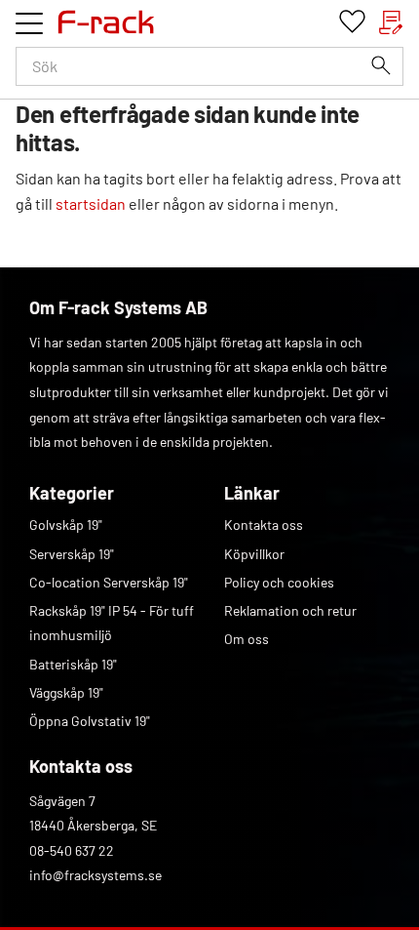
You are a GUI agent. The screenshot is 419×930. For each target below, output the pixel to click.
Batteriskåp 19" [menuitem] (73, 664)
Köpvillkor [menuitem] (254, 554)
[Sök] (381, 65)
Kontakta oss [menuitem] (263, 524)
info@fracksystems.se (95, 875)
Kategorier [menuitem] (71, 493)
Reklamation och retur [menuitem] (290, 610)
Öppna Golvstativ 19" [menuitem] (89, 720)
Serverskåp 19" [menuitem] (71, 554)
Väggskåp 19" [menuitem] (66, 692)
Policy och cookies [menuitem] (279, 582)
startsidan (91, 203)
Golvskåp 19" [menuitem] (65, 524)
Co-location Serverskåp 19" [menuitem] (108, 582)
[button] (29, 23)
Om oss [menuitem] (246, 638)
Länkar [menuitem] (252, 493)
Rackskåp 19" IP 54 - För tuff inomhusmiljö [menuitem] (111, 623)
